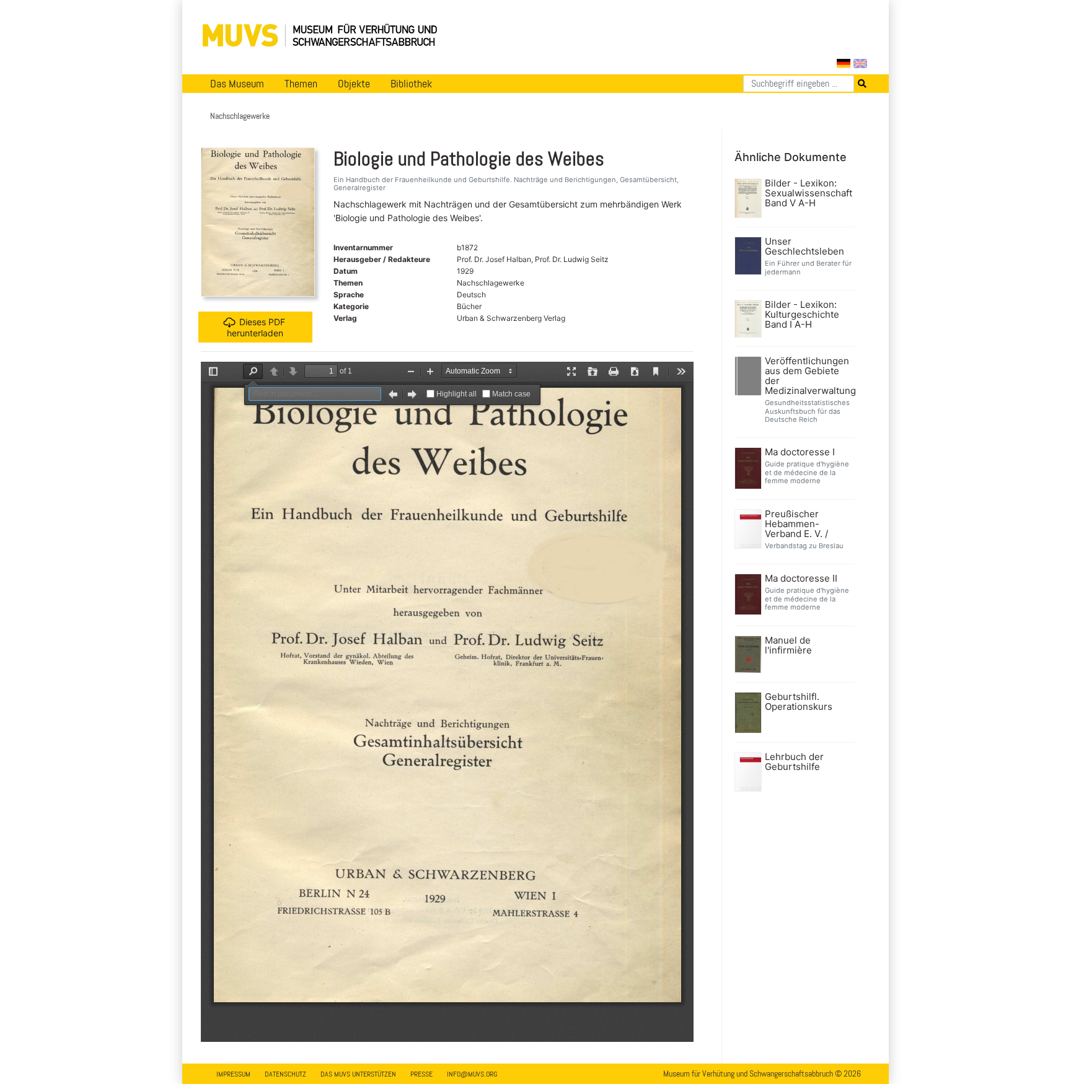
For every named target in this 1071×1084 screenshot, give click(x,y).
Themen (300, 83)
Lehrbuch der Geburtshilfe (794, 762)
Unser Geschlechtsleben (804, 246)
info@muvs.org (472, 1074)
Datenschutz (285, 1074)
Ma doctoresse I (800, 452)
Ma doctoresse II (801, 579)
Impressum (233, 1074)
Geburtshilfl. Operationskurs (798, 702)
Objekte (354, 83)
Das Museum (237, 83)
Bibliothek (411, 83)
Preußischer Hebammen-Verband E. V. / (796, 524)
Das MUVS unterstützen (358, 1074)
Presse (421, 1074)
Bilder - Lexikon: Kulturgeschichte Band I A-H (802, 315)
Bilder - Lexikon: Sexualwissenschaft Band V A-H (808, 193)
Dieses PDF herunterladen (256, 327)
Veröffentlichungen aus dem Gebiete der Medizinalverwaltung (808, 376)
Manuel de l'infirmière (788, 645)
